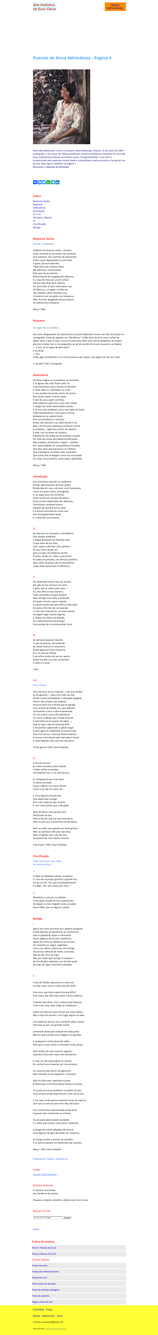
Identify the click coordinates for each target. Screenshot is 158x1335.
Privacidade (38, 1309)
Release (36, 1315)
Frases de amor (39, 1265)
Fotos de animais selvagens (45, 1289)
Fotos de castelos (40, 1295)
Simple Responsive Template (55, 1329)
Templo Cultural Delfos (45, 1174)
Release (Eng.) (48, 1315)
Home (36, 1228)
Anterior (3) (61, 1158)
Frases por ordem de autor (45, 1271)
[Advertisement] (79, 33)
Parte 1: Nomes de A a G (44, 1247)
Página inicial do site (42, 1301)
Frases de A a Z (39, 1277)
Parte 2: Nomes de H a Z (44, 1253)
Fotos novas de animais (44, 1283)
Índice (50, 1158)
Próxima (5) (39, 1158)
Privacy (49, 1309)
